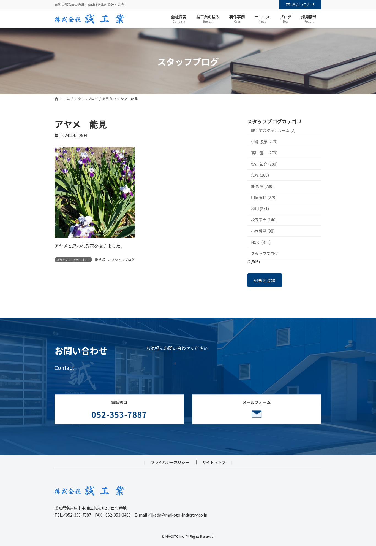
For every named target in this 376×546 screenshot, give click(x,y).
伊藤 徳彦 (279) (264, 141)
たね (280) (260, 175)
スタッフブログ (123, 259)
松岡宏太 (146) (264, 220)
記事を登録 (265, 280)
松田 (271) (260, 209)
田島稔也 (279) (264, 197)
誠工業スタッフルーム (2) (273, 130)
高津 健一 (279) (264, 153)
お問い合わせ (303, 4)
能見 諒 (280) (262, 186)
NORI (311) (261, 242)
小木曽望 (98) (262, 231)
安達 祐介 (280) (264, 164)
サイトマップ (213, 462)
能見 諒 (100, 259)
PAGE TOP (363, 524)
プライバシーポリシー (170, 462)
